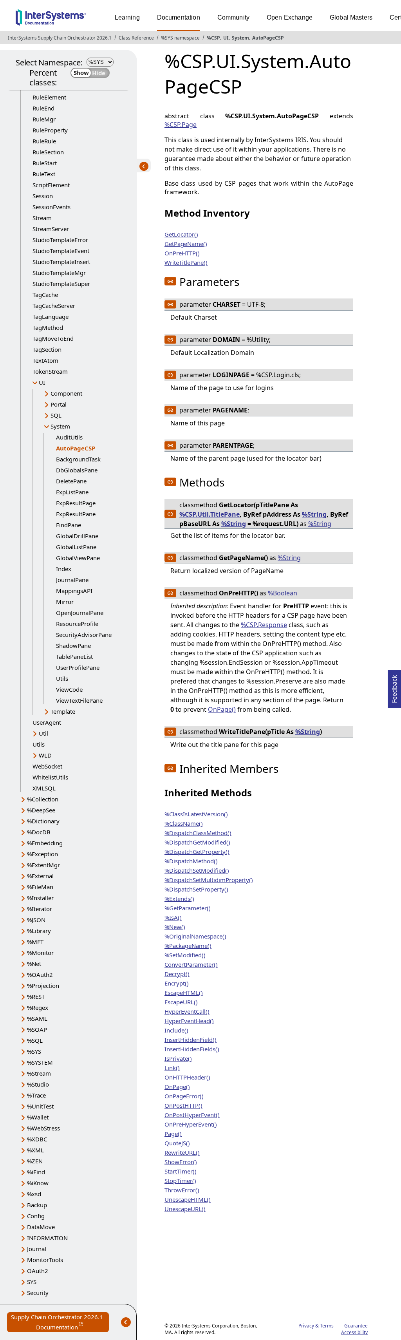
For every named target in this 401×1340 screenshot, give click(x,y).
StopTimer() (180, 1180)
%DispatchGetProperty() (196, 851)
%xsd (34, 1194)
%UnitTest (40, 1106)
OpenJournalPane (79, 613)
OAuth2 (37, 1271)
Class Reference (136, 37)
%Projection (43, 985)
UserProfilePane (77, 667)
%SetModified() (185, 955)
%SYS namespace (180, 37)
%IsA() (173, 917)
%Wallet (38, 1117)
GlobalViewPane (78, 558)
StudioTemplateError (60, 240)
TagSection (47, 349)
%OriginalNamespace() (195, 936)
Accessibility (354, 1332)
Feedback (394, 686)
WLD (45, 755)
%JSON (36, 920)
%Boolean (282, 593)
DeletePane (71, 481)
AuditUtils (69, 437)
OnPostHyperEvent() (192, 1115)
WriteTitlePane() (186, 262)
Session (43, 196)
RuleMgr (44, 119)
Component (66, 393)
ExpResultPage (76, 503)
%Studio (38, 1084)
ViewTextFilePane (79, 700)
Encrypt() (176, 983)
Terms (327, 1325)
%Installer (40, 898)
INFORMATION (47, 1238)
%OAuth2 (40, 974)
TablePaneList (74, 656)
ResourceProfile (77, 624)
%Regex (37, 1007)
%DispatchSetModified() (196, 870)
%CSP (213, 37)
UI (226, 37)
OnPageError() (184, 1096)
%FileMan (40, 887)
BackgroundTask (78, 459)
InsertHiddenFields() (191, 1049)
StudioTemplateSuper (61, 284)
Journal (36, 1249)
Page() (173, 1133)
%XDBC (37, 1139)
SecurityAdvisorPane (84, 634)
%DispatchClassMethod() (197, 833)
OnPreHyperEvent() (190, 1124)
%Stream (39, 1073)
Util (43, 733)
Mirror (65, 602)
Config (36, 1216)
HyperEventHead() (189, 1021)
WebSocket (47, 766)
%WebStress (43, 1128)
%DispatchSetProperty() (196, 889)
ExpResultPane (76, 514)
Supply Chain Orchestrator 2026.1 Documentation (60, 1322)
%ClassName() (183, 823)
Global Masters (351, 17)
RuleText (44, 174)
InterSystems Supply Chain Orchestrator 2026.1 (60, 37)
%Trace (36, 1095)
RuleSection (48, 152)
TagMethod (48, 327)
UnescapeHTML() (187, 1199)
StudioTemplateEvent (61, 251)
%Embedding (45, 843)
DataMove (41, 1227)
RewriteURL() (182, 1152)
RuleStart (45, 163)
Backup (37, 1205)
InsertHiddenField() (190, 1039)
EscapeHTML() (183, 992)
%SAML (37, 1018)
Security (38, 1293)
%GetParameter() (187, 908)
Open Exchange (289, 17)
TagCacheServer (54, 305)
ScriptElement (51, 185)
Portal (59, 404)
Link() (172, 1068)
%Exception (42, 854)
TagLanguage (51, 316)
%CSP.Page (180, 124)
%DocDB (39, 832)
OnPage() (222, 709)
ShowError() (180, 1162)
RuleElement (49, 97)
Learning (127, 17)
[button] (170, 281)
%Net (34, 963)
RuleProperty (50, 130)
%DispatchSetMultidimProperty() (208, 880)
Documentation (178, 17)
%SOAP (37, 1029)
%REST (36, 996)
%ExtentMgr (43, 865)
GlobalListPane (76, 547)
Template (63, 711)
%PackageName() (187, 945)
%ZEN (35, 1161)
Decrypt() (177, 974)
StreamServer (51, 229)
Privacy (306, 1325)
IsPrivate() (178, 1058)
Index (63, 569)
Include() (176, 1030)
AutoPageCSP (268, 37)
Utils (62, 678)
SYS (31, 1282)
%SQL (35, 1040)
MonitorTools (45, 1260)
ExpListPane (72, 492)
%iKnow (38, 1183)
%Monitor (40, 953)
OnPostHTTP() (183, 1105)
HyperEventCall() (187, 1011)
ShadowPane (73, 645)
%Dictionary (43, 821)
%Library (39, 931)
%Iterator (39, 909)
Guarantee (356, 1325)
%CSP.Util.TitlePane (209, 514)
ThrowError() (181, 1190)
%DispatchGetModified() (197, 842)
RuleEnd (43, 108)
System (240, 37)
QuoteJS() (177, 1143)
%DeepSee (41, 810)
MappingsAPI (74, 591)
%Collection (42, 799)
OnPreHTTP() (182, 253)
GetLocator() (181, 234)
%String (314, 514)
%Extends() (179, 898)
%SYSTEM (40, 1062)
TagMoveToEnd (53, 338)
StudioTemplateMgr (59, 273)
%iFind (36, 1172)
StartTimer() (180, 1171)
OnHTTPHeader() (187, 1077)
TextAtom (45, 360)
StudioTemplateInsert (61, 262)
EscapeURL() (181, 1002)
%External (40, 876)
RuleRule (44, 141)
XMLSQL (44, 788)
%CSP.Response (264, 624)
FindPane (68, 525)
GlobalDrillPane (77, 536)
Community (233, 17)
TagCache (45, 294)
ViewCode (69, 689)
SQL (56, 415)
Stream (42, 218)
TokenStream (50, 371)
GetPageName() (185, 244)
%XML (35, 1150)
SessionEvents (51, 207)
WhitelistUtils (50, 777)
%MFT (35, 942)
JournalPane (72, 580)
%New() (174, 927)
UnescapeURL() (185, 1209)
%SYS (34, 1051)
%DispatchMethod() (191, 861)
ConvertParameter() (191, 964)
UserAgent (47, 722)
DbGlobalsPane (77, 470)
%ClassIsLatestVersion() (196, 814)
